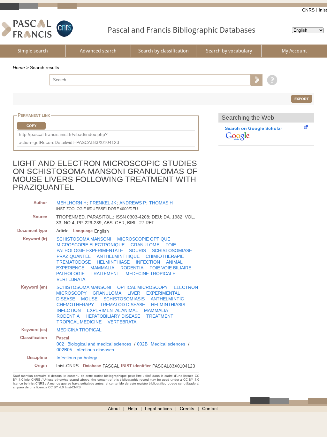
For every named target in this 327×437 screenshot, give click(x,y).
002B (142, 343)
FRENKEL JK (103, 202)
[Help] (271, 79)
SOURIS (137, 250)
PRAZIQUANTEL (74, 256)
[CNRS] (63, 28)
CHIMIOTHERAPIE (165, 256)
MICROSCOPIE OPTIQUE (143, 239)
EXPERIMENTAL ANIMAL (112, 310)
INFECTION (148, 262)
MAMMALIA (102, 267)
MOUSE (89, 298)
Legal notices (158, 408)
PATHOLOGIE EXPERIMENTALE (90, 250)
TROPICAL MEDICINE (79, 321)
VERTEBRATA (71, 279)
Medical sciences (168, 343)
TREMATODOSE (74, 262)
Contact (210, 408)
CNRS (308, 9)
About (114, 408)
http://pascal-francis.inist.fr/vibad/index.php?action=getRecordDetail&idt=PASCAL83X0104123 (69, 138)
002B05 (64, 349)
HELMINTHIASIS (168, 304)
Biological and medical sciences (99, 343)
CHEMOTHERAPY (75, 304)
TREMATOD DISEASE (122, 304)
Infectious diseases (94, 349)
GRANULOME (145, 244)
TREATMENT (159, 316)
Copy (31, 126)
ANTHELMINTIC (167, 298)
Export (301, 99)
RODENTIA (131, 267)
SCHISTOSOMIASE (172, 250)
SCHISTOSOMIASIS (124, 298)
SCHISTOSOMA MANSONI (84, 239)
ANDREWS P (132, 202)
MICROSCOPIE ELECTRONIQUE (91, 244)
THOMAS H (161, 202)
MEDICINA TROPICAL (79, 329)
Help (132, 408)
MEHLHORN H (72, 202)
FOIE (170, 244)
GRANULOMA (107, 293)
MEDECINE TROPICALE (150, 273)
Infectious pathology (77, 357)
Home (19, 67)
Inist (323, 9)
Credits (187, 408)
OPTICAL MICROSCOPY (142, 287)
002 (60, 343)
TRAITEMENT (105, 273)
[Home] (26, 29)
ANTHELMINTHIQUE (118, 256)
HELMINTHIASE (113, 262)
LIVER (133, 293)
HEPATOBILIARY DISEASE (113, 316)
